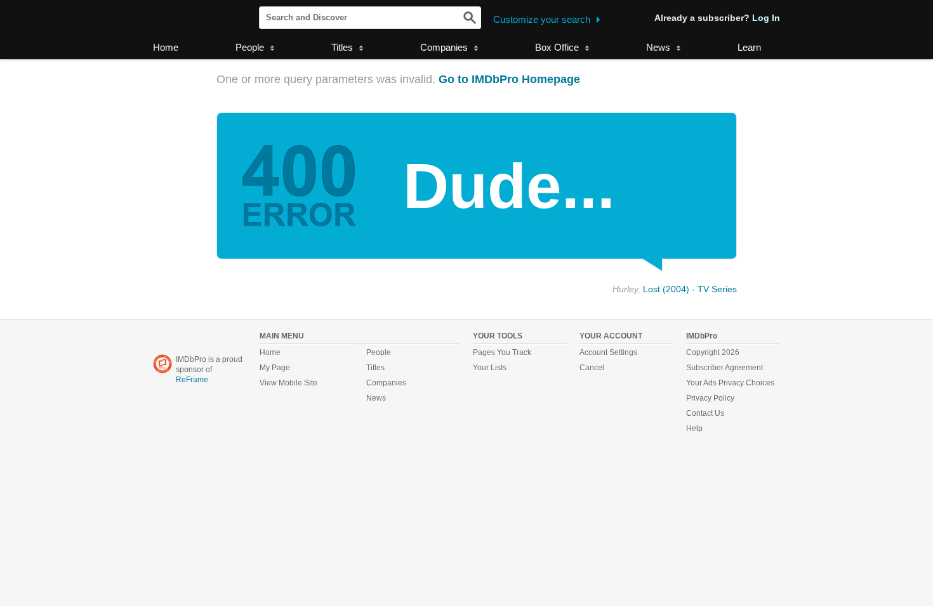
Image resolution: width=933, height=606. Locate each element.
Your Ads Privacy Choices (730, 382)
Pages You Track (502, 352)
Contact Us (705, 413)
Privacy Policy (710, 398)
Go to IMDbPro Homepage (509, 79)
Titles (375, 367)
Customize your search (541, 19)
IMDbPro (194, 18)
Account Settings (608, 352)
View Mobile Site (288, 382)
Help (694, 428)
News (376, 398)
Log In (766, 18)
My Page (275, 367)
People (378, 352)
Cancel (591, 367)
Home (165, 47)
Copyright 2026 (712, 352)
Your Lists (489, 367)
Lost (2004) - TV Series (690, 289)
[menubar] (255, 48)
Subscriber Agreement (724, 367)
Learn (749, 47)
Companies (386, 382)
